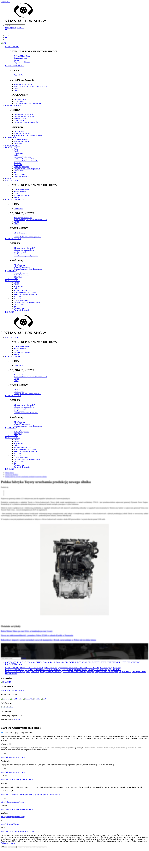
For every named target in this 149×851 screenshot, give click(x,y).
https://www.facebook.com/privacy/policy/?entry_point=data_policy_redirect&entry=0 (30, 794)
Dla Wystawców (19, 131)
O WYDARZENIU (12, 47)
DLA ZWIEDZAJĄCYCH (14, 66)
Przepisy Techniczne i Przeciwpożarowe (28, 135)
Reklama (46, 662)
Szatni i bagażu (19, 101)
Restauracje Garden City (22, 157)
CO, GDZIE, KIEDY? (92, 662)
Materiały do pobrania (21, 141)
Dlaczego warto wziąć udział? (24, 114)
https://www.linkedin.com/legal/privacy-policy (17, 779)
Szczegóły (14, 732)
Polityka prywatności (8, 843)
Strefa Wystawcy (11, 28)
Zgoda (6, 732)
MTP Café (17, 163)
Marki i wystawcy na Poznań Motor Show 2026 (30, 86)
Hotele (16, 151)
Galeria (16, 60)
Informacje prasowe (21, 139)
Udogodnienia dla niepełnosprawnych (27, 169)
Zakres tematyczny (20, 58)
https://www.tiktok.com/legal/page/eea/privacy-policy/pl (20, 831)
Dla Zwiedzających (20, 99)
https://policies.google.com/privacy (13, 757)
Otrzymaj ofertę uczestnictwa (24, 116)
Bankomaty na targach (21, 167)
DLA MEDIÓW (11, 137)
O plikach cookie (27, 732)
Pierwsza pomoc (19, 174)
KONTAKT (9, 178)
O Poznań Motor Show (22, 56)
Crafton (17, 719)
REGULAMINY (107, 662)
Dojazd (16, 88)
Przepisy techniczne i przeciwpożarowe (27, 103)
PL (6, 30)
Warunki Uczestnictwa (22, 133)
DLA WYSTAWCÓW (13, 105)
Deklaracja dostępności (22, 176)
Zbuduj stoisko (19, 120)
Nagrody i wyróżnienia (22, 62)
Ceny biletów (18, 75)
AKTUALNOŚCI (11, 145)
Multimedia (18, 664)
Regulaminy (60, 662)
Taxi (15, 172)
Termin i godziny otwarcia (23, 84)
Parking (16, 90)
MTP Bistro (18, 165)
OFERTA (39, 662)
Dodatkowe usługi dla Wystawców (26, 122)
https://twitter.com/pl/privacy (10, 824)
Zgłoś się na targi (20, 118)
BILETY (20, 28)
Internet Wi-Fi (19, 171)
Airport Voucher (140, 672)
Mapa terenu (18, 153)
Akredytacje (18, 143)
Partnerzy (17, 64)
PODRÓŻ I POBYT (12, 147)
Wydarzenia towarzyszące (67, 668)
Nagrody (53, 662)
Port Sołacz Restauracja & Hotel (25, 159)
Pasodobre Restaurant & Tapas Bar (26, 161)
